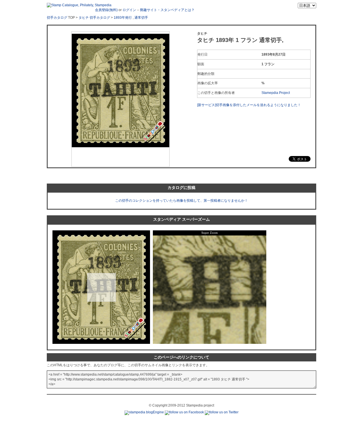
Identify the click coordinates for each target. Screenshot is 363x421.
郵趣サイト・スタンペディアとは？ (167, 10)
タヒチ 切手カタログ (94, 18)
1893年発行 (123, 18)
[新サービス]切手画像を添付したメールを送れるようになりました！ (249, 105)
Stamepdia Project (275, 93)
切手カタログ (57, 18)
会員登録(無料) (106, 10)
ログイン (129, 10)
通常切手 (141, 18)
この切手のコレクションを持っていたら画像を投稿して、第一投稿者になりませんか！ (181, 201)
